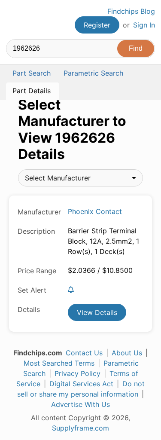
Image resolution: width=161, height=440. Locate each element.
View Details (97, 312)
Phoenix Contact (95, 211)
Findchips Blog (131, 11)
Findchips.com (13, 19)
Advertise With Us (80, 404)
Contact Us (84, 352)
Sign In (144, 25)
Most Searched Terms (59, 363)
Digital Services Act (81, 383)
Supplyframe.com (80, 428)
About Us (127, 352)
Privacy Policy (77, 373)
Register (97, 25)
